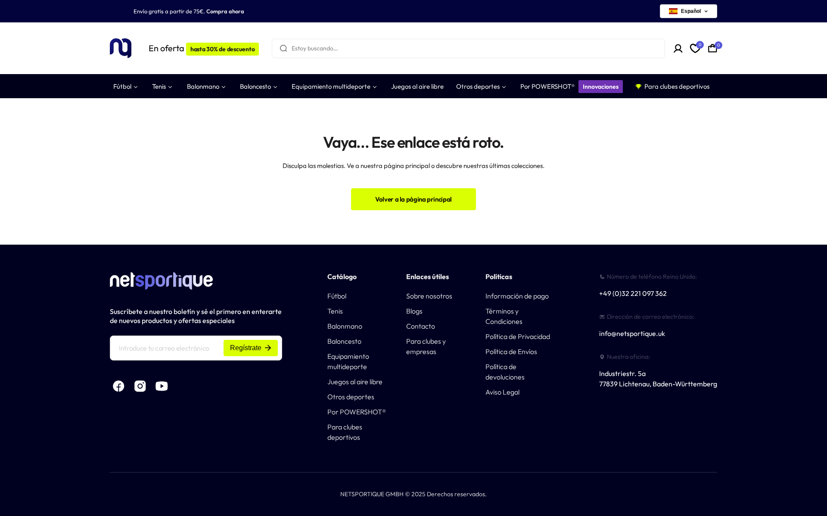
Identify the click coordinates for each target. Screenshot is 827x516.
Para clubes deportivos (344, 432)
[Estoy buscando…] (283, 48)
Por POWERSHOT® (356, 411)
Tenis (335, 311)
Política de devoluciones (505, 371)
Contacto (420, 326)
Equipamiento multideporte (348, 361)
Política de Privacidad (517, 336)
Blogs (414, 311)
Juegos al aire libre (354, 381)
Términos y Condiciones (503, 316)
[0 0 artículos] (712, 48)
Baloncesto (344, 341)
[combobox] (468, 48)
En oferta (202, 48)
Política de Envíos (511, 351)
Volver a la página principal (413, 199)
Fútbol (336, 296)
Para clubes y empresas (426, 346)
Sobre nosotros (429, 296)
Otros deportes (350, 396)
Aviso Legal (502, 392)
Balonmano (344, 326)
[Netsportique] (120, 48)
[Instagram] (140, 386)
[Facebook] (118, 386)
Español (691, 11)
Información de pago (517, 296)
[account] (678, 48)
